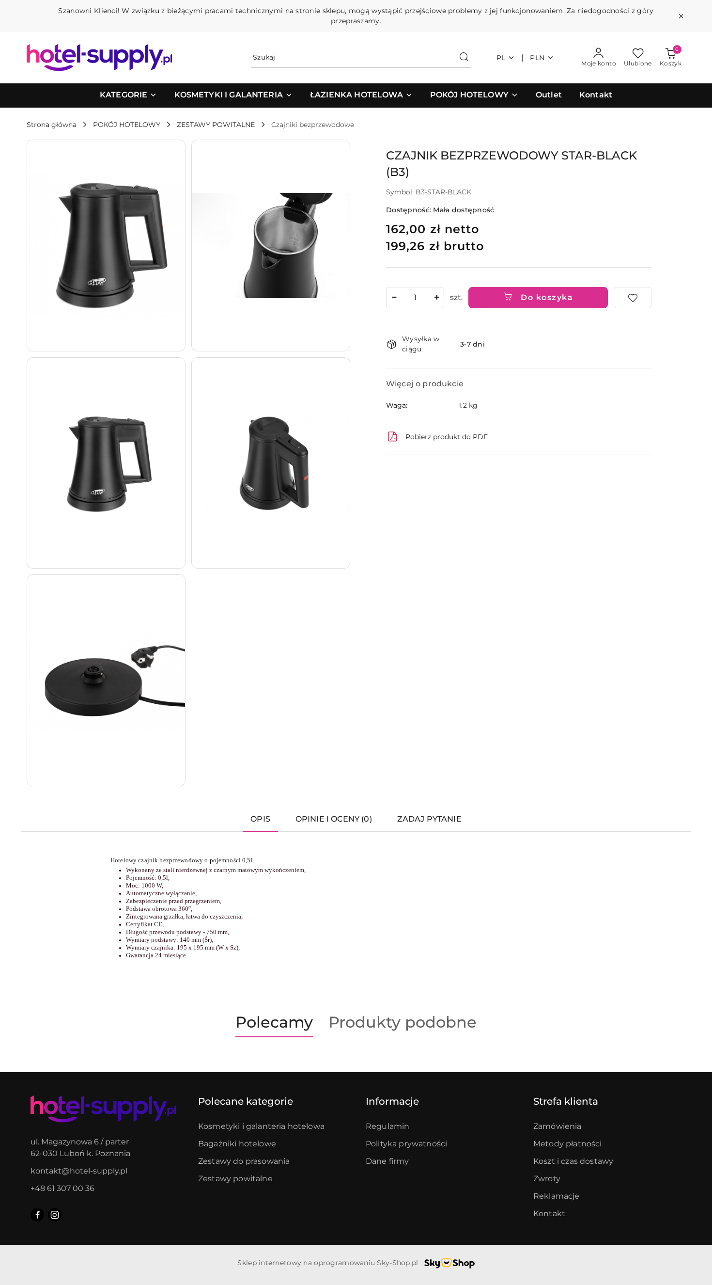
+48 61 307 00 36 (62, 1188)
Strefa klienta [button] (565, 1101)
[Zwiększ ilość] (436, 297)
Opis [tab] (260, 819)
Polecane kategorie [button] (245, 1101)
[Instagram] (55, 1215)
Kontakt (549, 1213)
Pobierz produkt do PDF (446, 436)
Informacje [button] (392, 1101)
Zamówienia (557, 1126)
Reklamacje (556, 1196)
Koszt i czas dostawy (573, 1161)
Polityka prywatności (406, 1143)
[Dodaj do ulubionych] (632, 297)
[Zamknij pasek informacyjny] (681, 16)
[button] (128, 95)
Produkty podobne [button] (402, 1022)
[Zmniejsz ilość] (394, 297)
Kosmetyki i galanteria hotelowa (261, 1126)
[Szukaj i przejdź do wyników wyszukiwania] (464, 57)
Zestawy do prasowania (244, 1161)
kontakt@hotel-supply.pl (79, 1170)
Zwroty (546, 1178)
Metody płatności (567, 1143)
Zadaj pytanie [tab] (429, 819)
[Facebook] (37, 1215)
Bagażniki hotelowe (237, 1143)
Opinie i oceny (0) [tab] (333, 819)
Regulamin (387, 1126)
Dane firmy (387, 1161)
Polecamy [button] (274, 1022)
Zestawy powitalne (235, 1178)
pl (501, 57)
